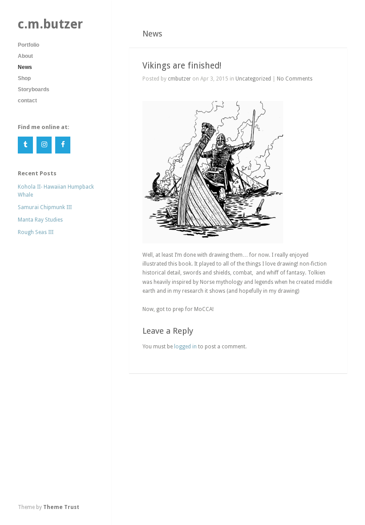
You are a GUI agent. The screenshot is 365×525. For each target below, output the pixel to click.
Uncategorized (253, 79)
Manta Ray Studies (40, 220)
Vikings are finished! (181, 66)
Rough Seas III (35, 232)
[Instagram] (44, 145)
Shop (24, 78)
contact (27, 100)
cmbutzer (179, 79)
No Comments (294, 79)
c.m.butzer (50, 24)
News (25, 67)
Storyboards (33, 89)
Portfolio (28, 45)
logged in (185, 346)
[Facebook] (62, 145)
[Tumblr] (25, 145)
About (25, 56)
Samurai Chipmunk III (45, 207)
